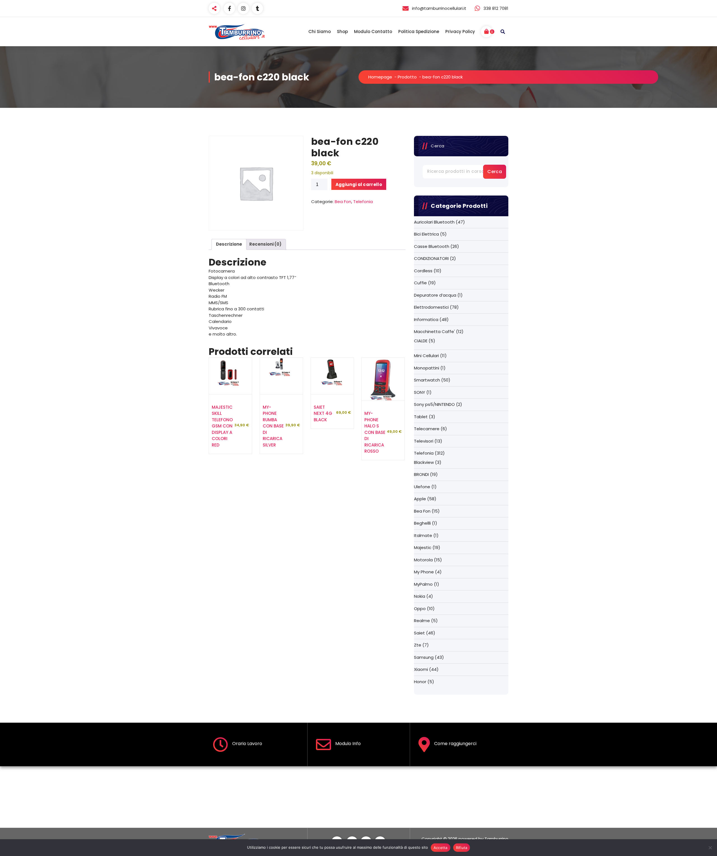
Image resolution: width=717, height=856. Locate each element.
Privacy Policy (460, 31)
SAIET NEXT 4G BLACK (323, 413)
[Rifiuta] (710, 847)
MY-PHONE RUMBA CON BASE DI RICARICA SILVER (273, 426)
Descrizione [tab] (229, 244)
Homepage (380, 77)
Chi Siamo (319, 31)
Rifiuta (461, 847)
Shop (342, 31)
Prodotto (407, 77)
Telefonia (363, 201)
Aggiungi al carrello (359, 184)
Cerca (437, 146)
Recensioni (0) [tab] (265, 244)
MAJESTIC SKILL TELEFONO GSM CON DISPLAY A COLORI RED (222, 426)
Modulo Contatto (373, 31)
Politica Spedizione (418, 31)
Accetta (441, 847)
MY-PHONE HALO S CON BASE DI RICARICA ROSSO (374, 432)
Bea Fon (343, 201)
